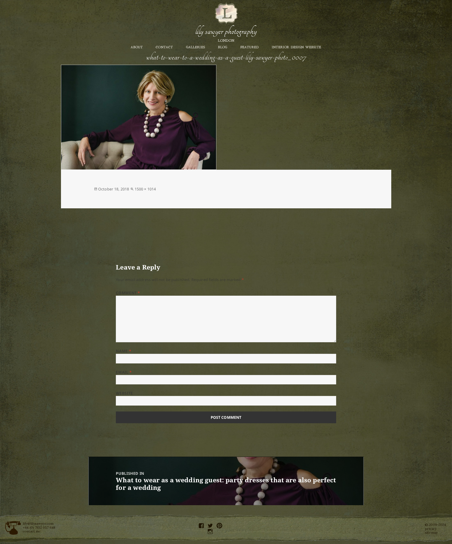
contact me (32, 531)
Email (124, 372)
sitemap (431, 532)
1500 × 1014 (145, 189)
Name (123, 351)
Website (124, 393)
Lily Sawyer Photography (226, 31)
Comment (128, 292)
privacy (430, 529)
